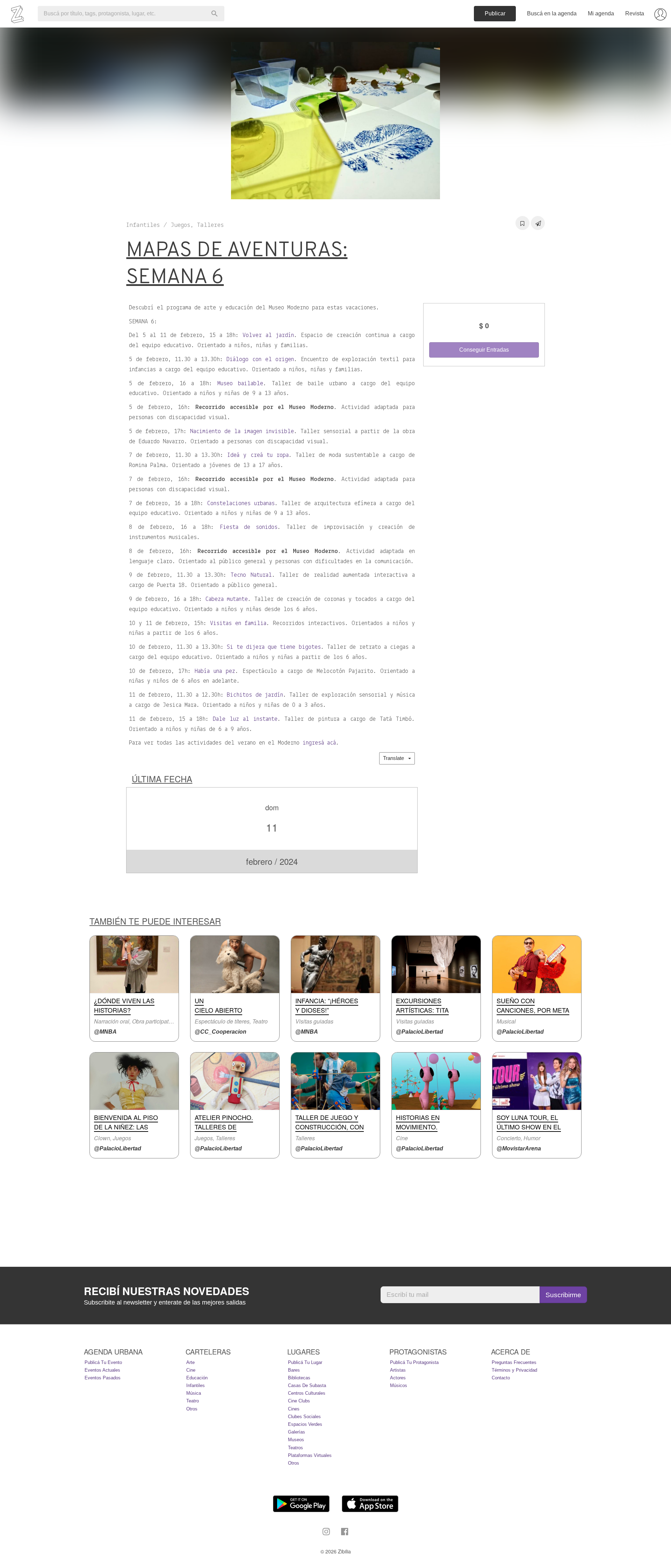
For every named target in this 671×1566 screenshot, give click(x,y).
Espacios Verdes (305, 1424)
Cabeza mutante (226, 599)
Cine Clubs (299, 1400)
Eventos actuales (102, 1370)
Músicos (398, 1385)
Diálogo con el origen (260, 360)
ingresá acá (319, 743)
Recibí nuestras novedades (166, 1291)
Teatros (295, 1447)
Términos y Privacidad (514, 1370)
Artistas (398, 1370)
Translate (395, 758)
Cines (294, 1408)
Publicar (495, 13)
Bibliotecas (299, 1377)
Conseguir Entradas (484, 350)
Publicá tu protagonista (414, 1362)
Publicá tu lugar (305, 1362)
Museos (296, 1439)
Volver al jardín (268, 335)
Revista (634, 13)
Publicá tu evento (103, 1362)
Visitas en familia (238, 623)
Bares (294, 1370)
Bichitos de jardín (255, 695)
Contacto (501, 1377)
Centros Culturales (306, 1393)
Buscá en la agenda (552, 13)
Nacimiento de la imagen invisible (242, 432)
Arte (190, 1362)
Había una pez (215, 671)
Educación (197, 1377)
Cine (190, 1370)
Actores (398, 1377)
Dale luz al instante (245, 719)
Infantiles (195, 1385)
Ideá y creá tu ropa (257, 455)
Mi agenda (601, 13)
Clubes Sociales (304, 1416)
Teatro (192, 1400)
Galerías (296, 1432)
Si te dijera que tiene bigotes (274, 647)
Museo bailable (240, 384)
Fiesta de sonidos (249, 527)
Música (193, 1393)
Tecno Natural (251, 575)
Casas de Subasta (307, 1385)
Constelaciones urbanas (241, 504)
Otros (191, 1408)
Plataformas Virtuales (310, 1455)
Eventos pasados (103, 1377)
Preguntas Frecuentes (514, 1362)
